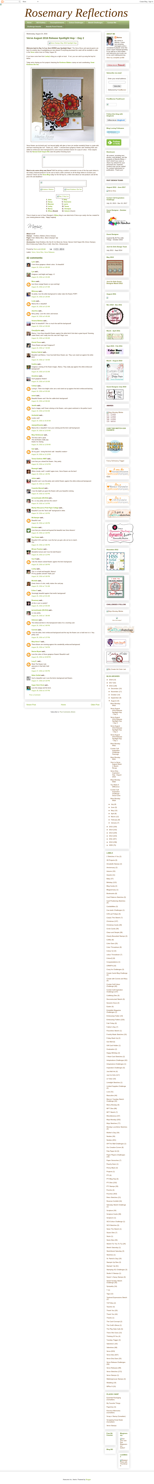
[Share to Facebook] (61, 249)
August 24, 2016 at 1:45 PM (41, 474)
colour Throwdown (113, 955)
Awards (109, 875)
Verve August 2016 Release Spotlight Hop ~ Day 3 (116, 720)
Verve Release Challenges (116, 1362)
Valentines (110, 1347)
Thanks (109, 1318)
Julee (50, 199)
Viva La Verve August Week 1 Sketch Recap (116, 765)
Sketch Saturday (112, 1247)
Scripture (110, 1210)
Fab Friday (110, 1023)
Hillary (50, 211)
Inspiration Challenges (114, 1068)
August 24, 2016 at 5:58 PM (41, 564)
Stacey (50, 202)
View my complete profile (115, 57)
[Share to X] (59, 249)
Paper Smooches (113, 1160)
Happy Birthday (112, 1053)
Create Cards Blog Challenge (117, 973)
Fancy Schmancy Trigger (115, 461)
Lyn (33, 271)
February (114, 820)
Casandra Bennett (38, 488)
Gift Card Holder (112, 1045)
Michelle (34, 581)
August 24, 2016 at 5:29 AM (41, 297)
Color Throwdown (113, 947)
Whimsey (35, 291)
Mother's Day (111, 1132)
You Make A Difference (115, 786)
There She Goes (112, 1333)
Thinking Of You (112, 1336)
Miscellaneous (112, 1116)
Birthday (109, 882)
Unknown (35, 620)
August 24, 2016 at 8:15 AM (41, 372)
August (113, 701)
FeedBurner (121, 90)
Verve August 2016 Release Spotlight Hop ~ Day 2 (116, 729)
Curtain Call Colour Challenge (113, 985)
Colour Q (110, 951)
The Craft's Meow (113, 1325)
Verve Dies (39, 252)
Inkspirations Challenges (115, 1060)
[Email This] (55, 249)
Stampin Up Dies (112, 1262)
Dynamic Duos (112, 1003)
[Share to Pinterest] (63, 249)
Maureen (51, 204)
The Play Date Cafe (114, 1329)
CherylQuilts (36, 330)
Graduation (111, 1049)
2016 (111, 686)
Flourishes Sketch (113, 1031)
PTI (108, 1175)
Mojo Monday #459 (115, 799)
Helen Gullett (36, 675)
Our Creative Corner (114, 1147)
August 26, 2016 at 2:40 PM (41, 625)
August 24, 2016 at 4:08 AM (41, 267)
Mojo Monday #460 (115, 781)
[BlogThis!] (57, 249)
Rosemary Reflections (76, 12)
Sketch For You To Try (114, 1244)
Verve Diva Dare (112, 1358)
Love (108, 1092)
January (114, 823)
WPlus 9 (109, 1386)
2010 (111, 842)
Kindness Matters (65, 62)
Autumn (67, 211)
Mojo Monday (111, 1120)
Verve (33, 252)
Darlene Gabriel (37, 352)
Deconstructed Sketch (114, 999)
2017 (111, 683)
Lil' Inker (110, 1079)
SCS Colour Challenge (115, 1221)
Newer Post (31, 705)
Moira (34, 281)
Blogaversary (111, 890)
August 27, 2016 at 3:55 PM (41, 671)
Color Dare (110, 943)
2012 (111, 836)
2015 (111, 827)
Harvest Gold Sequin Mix (41, 152)
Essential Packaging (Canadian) (114, 1398)
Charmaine (67, 202)
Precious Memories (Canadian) (113, 1411)
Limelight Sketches (113, 1082)
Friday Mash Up (112, 1038)
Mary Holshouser (37, 435)
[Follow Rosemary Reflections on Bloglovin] (116, 121)
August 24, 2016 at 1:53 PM (41, 484)
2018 (111, 680)
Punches (110, 1194)
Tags (108, 1294)
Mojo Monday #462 (115, 744)
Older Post (95, 705)
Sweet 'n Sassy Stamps (115, 1277)
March (113, 816)
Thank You (110, 1310)
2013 (111, 833)
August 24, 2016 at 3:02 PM (41, 494)
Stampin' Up (111, 1266)
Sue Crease (35, 537)
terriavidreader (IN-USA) (40, 498)
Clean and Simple (113, 932)
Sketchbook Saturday (114, 1251)
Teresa (66, 206)
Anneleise (35, 376)
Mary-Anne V (36, 641)
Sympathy (110, 1286)
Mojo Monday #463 (115, 704)
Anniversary (111, 867)
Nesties (109, 1140)
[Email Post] (50, 249)
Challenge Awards (34, 26)
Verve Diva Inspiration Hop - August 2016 (115, 774)
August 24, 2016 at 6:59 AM (41, 326)
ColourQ (110, 958)
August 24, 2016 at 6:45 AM (41, 316)
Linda (34, 301)
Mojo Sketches (112, 1123)
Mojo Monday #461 (115, 758)
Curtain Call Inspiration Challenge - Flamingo (115, 751)
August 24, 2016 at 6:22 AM (41, 306)
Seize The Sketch (113, 1229)
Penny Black (111, 1168)
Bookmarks (111, 893)
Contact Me (111, 22)
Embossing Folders (113, 1020)
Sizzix (109, 1236)
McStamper (35, 517)
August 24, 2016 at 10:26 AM (41, 421)
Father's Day (111, 1027)
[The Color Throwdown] (119, 227)
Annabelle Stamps (113, 864)
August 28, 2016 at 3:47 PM (41, 690)
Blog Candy (111, 886)
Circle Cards (111, 929)
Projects (109, 1171)
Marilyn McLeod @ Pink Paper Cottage (45, 508)
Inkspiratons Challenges (115, 1064)
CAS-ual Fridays (112, 914)
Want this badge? (117, 620)
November (115, 691)
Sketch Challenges (95, 22)
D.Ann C (34, 590)
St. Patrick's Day (112, 1258)
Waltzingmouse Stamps (115, 1379)
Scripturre (110, 1218)
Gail (33, 449)
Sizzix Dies (110, 1240)
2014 (111, 830)
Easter (109, 1006)
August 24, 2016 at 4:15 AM (41, 277)
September (115, 698)
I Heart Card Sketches (114, 1056)
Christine (35, 527)
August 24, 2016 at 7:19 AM (41, 348)
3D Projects (111, 860)
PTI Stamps (111, 1186)
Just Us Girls (111, 1075)
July (112, 804)
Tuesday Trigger (112, 1340)
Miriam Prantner (37, 549)
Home (29, 22)
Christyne (67, 209)
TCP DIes (110, 1303)
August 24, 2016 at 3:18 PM (41, 513)
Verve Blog (46, 174)
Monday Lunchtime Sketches (117, 1127)
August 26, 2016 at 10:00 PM (41, 657)
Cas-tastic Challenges (114, 910)
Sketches (110, 1255)
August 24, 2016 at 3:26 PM (41, 523)
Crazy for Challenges (114, 969)
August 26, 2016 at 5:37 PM (41, 637)
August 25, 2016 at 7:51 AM (41, 586)
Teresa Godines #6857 (39, 459)
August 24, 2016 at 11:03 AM (41, 430)
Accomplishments (57, 22)
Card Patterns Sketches (115, 897)
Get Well (110, 1042)
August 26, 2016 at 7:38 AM (41, 616)
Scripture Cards (112, 1214)
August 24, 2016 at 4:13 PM (41, 555)
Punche (109, 1190)
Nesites (109, 1136)
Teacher (109, 1307)
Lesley (50, 206)
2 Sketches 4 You (113, 856)
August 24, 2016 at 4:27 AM (41, 287)
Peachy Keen (111, 1164)
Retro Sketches (112, 1197)
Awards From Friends (54, 26)
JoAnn (34, 478)
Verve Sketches (112, 1371)
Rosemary (35, 600)
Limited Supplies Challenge (116, 1086)
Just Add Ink (111, 1071)
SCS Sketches (112, 1225)
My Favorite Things (113, 1403)
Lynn (33, 262)
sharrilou (35, 311)
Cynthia (34, 364)
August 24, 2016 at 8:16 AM (41, 381)
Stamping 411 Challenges (116, 1269)
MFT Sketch (111, 1112)
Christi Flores (36, 342)
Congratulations (112, 962)
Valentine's (110, 1344)
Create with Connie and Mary (117, 979)
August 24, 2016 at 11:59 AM (41, 444)
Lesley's (48, 56)
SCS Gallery (40, 22)
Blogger (88, 1479)
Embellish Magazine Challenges (114, 1011)
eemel (34, 395)
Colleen (34, 386)
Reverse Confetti (112, 1201)
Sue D (34, 559)
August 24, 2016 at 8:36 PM (41, 576)
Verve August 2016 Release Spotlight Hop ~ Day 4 (116, 711)
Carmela (34, 630)
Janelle (34, 405)
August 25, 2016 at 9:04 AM (41, 606)
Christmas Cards (112, 925)
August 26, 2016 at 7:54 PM (41, 647)
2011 (111, 839)
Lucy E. (34, 661)
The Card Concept (113, 1321)
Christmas (110, 921)
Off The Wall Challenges (115, 1144)
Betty (65, 199)
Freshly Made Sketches (115, 1034)
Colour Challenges (76, 22)
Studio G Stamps (113, 1273)
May (112, 810)
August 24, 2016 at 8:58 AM (41, 401)
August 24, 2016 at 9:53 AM (41, 411)
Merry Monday (112, 1105)
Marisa (50, 209)
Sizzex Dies (111, 1232)
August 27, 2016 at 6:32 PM (41, 681)
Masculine (110, 1095)
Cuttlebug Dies (112, 995)
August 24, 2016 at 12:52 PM (41, 464)
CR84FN (110, 966)
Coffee (109, 940)
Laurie (66, 204)
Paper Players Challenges (116, 1155)
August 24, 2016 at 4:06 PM (41, 545)
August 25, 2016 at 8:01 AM (41, 596)
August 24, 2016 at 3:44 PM (41, 533)
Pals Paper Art (112, 1151)
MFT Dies (110, 1108)
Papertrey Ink (111, 1407)
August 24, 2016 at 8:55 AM (41, 391)
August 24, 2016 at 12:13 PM (41, 454)
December (115, 688)
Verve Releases (49, 252)
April (113, 813)
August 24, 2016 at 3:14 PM (41, 503)
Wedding (110, 1383)
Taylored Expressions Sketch (117, 1297)
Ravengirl (35, 468)
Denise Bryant (36, 651)
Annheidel (35, 415)
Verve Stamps (111, 1375)
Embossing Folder (113, 1016)
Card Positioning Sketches (116, 901)
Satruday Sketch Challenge (116, 1205)
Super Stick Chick (38, 685)
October (114, 695)
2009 (111, 845)
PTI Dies (110, 1182)
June (113, 807)
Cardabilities (111, 906)
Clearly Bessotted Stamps (116, 936)
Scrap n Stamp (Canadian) (116, 1416)
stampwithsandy (37, 425)
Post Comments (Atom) (67, 712)
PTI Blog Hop (111, 1179)
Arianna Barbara (37, 321)
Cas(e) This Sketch (113, 918)
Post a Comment (34, 695)
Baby (108, 879)
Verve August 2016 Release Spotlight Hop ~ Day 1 (116, 737)
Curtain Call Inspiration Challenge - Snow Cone (115, 792)
